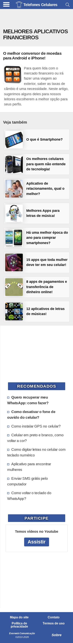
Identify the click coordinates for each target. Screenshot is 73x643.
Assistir (37, 541)
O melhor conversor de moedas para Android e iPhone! (32, 55)
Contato (54, 617)
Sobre (57, 635)
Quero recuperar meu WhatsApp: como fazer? (28, 400)
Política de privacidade (19, 625)
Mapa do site (19, 617)
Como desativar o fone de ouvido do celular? (31, 414)
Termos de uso (54, 623)
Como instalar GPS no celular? (36, 426)
